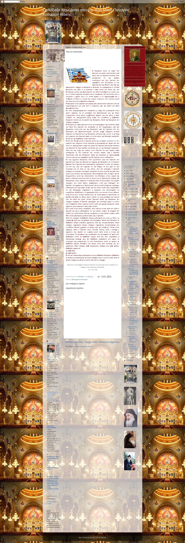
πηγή (89, 269)
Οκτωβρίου (132, 191)
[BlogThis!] (104, 277)
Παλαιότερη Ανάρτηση (109, 342)
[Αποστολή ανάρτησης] (98, 276)
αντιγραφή (94, 269)
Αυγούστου (132, 199)
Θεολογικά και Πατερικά (79, 279)
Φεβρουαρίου (132, 217)
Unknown (52, 499)
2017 (128, 170)
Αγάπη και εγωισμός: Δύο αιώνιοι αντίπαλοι (132, 339)
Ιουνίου (131, 206)
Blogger (103, 537)
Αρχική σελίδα (91, 342)
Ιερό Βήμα (49, 69)
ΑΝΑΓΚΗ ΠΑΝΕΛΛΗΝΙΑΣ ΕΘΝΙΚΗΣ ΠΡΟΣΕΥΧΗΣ (133, 271)
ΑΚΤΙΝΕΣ (50, 88)
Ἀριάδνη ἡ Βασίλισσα (138, 75)
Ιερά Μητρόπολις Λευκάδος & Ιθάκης (52, 72)
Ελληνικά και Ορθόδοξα (51, 177)
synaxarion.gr (134, 85)
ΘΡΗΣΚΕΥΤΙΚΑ (52, 133)
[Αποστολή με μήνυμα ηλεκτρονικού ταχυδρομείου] (102, 277)
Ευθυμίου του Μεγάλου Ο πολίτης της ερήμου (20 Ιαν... (132, 310)
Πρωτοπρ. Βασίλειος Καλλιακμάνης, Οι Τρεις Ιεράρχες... (133, 253)
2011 (128, 360)
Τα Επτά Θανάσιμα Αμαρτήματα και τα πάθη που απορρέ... (133, 349)
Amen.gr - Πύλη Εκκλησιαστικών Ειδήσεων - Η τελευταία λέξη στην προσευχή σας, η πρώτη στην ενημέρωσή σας (53, 483)
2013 (128, 182)
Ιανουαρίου (132, 222)
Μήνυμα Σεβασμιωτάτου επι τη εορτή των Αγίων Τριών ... (133, 242)
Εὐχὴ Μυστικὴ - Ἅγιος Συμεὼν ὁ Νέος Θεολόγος (133, 296)
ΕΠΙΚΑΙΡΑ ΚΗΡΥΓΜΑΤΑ (51, 427)
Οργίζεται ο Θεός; (131, 277)
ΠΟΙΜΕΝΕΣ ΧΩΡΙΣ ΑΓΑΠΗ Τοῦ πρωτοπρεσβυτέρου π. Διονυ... (133, 286)
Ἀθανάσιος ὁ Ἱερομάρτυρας (131, 70)
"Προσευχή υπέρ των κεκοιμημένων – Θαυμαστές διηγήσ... (133, 262)
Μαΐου (130, 209)
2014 (128, 179)
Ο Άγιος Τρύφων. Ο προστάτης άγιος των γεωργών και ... (133, 231)
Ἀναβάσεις (51, 343)
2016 (128, 173)
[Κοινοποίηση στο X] (106, 277)
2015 (128, 176)
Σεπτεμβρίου (132, 194)
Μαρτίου (131, 215)
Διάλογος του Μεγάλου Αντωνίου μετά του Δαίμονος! (132, 330)
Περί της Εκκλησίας (132, 303)
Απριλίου (131, 212)
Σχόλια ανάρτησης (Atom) (83, 346)
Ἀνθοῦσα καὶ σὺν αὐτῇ (136, 68)
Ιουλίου (131, 203)
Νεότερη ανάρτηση (74, 342)
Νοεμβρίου (132, 189)
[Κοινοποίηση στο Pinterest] (110, 277)
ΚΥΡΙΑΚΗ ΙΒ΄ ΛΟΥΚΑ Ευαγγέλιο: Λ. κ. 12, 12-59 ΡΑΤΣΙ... (133, 320)
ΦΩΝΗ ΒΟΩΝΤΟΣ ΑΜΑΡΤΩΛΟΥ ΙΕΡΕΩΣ (52, 224)
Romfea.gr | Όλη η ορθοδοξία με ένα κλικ (53, 458)
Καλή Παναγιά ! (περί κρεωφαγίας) (52, 400)
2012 (128, 357)
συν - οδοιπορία (53, 300)
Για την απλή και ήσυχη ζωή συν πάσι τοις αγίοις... (53, 394)
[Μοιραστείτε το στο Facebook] (108, 277)
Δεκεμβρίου (132, 184)
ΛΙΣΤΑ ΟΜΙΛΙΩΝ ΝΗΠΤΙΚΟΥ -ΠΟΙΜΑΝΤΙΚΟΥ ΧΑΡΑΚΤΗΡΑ (52, 267)
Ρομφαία (49, 76)
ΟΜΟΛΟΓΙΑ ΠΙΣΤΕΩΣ (51, 261)
